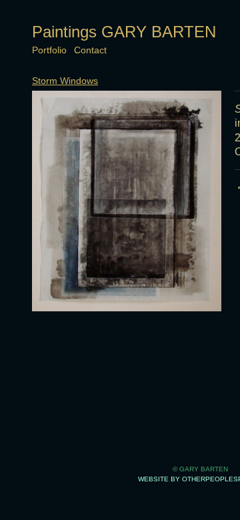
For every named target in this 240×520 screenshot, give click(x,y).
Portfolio (49, 50)
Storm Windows (65, 80)
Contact (90, 50)
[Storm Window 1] (126, 201)
